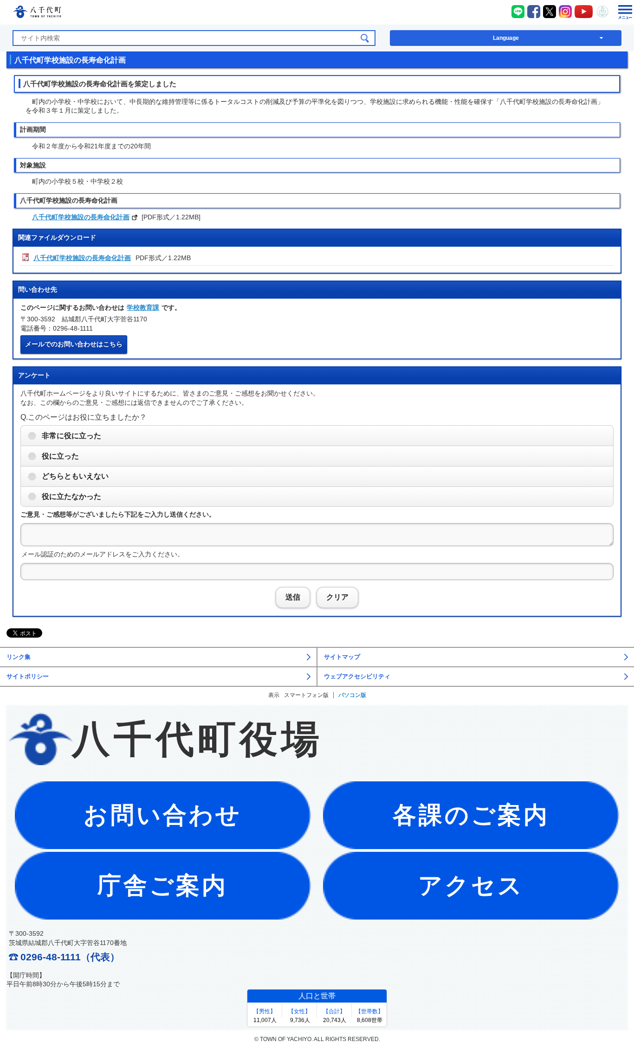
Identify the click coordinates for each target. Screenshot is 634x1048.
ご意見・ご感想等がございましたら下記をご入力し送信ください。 (117, 514)
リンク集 (18, 657)
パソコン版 (352, 695)
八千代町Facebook (533, 11)
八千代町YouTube (584, 11)
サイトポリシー (27, 676)
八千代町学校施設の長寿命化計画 (80, 217)
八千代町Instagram (565, 11)
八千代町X (549, 11)
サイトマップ (342, 657)
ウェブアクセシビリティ (357, 676)
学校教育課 (143, 307)
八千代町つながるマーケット (602, 11)
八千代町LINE (517, 11)
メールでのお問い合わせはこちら (74, 344)
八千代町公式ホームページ (37, 13)
